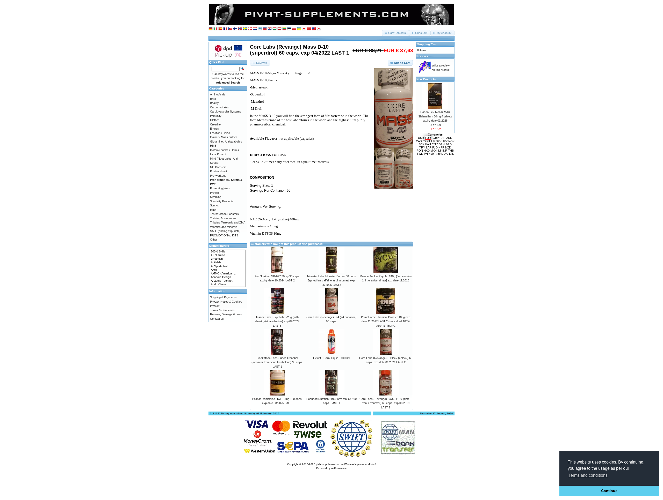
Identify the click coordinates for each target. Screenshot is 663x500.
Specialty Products (222, 201)
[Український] (299, 29)
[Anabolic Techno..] (228, 281)
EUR (428, 137)
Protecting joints (220, 188)
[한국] (319, 29)
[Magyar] (274, 29)
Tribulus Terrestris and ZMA (227, 222)
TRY (422, 147)
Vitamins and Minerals (223, 226)
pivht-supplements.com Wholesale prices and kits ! (346, 464)
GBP (436, 137)
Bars (213, 98)
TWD (420, 153)
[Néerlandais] (255, 29)
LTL (451, 153)
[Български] (265, 29)
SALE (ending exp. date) (225, 231)
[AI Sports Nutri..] (228, 266)
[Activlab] (228, 262)
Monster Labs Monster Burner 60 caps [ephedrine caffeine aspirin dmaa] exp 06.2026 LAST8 (331, 280)
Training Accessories (223, 218)
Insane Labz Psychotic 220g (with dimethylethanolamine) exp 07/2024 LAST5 (277, 321)
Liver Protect (218, 154)
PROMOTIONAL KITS (224, 235)
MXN (433, 150)
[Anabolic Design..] (228, 277)
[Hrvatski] (270, 29)
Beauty (214, 103)
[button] (395, 33)
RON (419, 150)
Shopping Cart (426, 44)
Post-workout (218, 171)
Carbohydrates (219, 107)
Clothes (215, 120)
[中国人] (309, 29)
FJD (435, 147)
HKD (427, 150)
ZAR (428, 147)
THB (451, 150)
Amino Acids (217, 94)
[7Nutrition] (228, 259)
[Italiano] (215, 29)
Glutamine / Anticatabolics (226, 141)
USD (421, 137)
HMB (213, 145)
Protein (214, 192)
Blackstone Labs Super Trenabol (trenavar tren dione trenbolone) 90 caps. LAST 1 (277, 362)
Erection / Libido (220, 133)
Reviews (422, 56)
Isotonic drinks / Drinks (224, 150)
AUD (449, 137)
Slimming (215, 196)
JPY (445, 141)
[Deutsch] (210, 29)
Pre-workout (218, 175)
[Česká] (230, 29)
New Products (426, 79)
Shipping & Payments (223, 297)
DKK (439, 141)
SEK (421, 144)
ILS (439, 150)
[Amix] (228, 270)
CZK (425, 141)
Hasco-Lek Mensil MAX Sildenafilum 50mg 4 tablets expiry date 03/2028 (435, 116)
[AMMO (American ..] (228, 273)
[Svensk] (245, 29)
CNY (435, 144)
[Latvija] (279, 29)
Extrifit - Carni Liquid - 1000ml (331, 358)
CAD (419, 141)
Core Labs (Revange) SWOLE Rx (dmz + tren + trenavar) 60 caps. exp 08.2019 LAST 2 (385, 403)
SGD (448, 144)
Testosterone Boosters (224, 213)
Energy (214, 128)
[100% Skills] (228, 251)
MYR (433, 153)
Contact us (217, 318)
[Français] (225, 29)
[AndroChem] (228, 284)
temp (213, 209)
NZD (448, 147)
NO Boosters (218, 167)
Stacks (214, 205)
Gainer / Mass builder (223, 137)
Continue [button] (609, 491)
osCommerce (339, 468)
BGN (441, 144)
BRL (440, 153)
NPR (441, 147)
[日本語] (304, 29)
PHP (427, 153)
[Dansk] (250, 29)
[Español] (220, 29)
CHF (442, 137)
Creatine (215, 124)
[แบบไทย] (314, 29)
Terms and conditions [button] (588, 475)
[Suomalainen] (235, 29)
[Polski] (294, 29)
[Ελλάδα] (260, 29)
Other (213, 239)
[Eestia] (289, 29)
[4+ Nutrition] (228, 255)
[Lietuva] (284, 29)
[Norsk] (240, 29)
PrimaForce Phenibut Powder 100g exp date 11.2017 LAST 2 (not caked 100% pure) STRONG (385, 321)
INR (444, 150)
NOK (451, 141)
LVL (446, 153)
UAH (428, 144)
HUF (432, 141)
